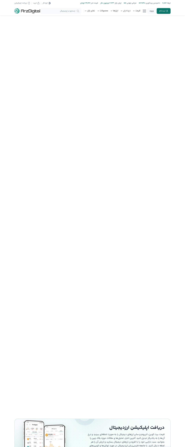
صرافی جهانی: (131, 3)
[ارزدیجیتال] (27, 11)
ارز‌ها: (168, 3)
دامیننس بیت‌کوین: (152, 3)
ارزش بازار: (117, 3)
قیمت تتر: (94, 3)
